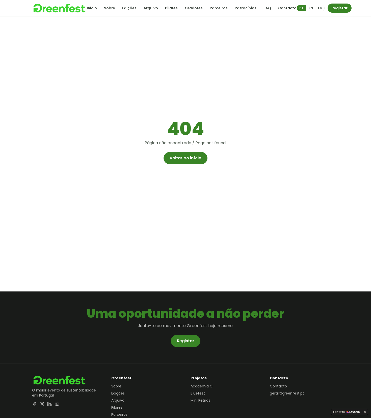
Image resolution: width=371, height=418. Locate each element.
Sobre (109, 8)
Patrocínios (245, 8)
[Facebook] (34, 404)
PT (301, 8)
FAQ (267, 8)
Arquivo (151, 8)
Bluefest (198, 393)
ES (320, 8)
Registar (340, 8)
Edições (129, 8)
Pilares (171, 8)
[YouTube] (57, 404)
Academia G (202, 386)
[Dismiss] (365, 412)
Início (92, 8)
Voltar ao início (185, 158)
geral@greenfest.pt (287, 393)
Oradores (194, 8)
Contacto (287, 8)
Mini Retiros (200, 400)
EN (311, 8)
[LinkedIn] (49, 404)
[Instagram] (42, 404)
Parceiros (219, 8)
